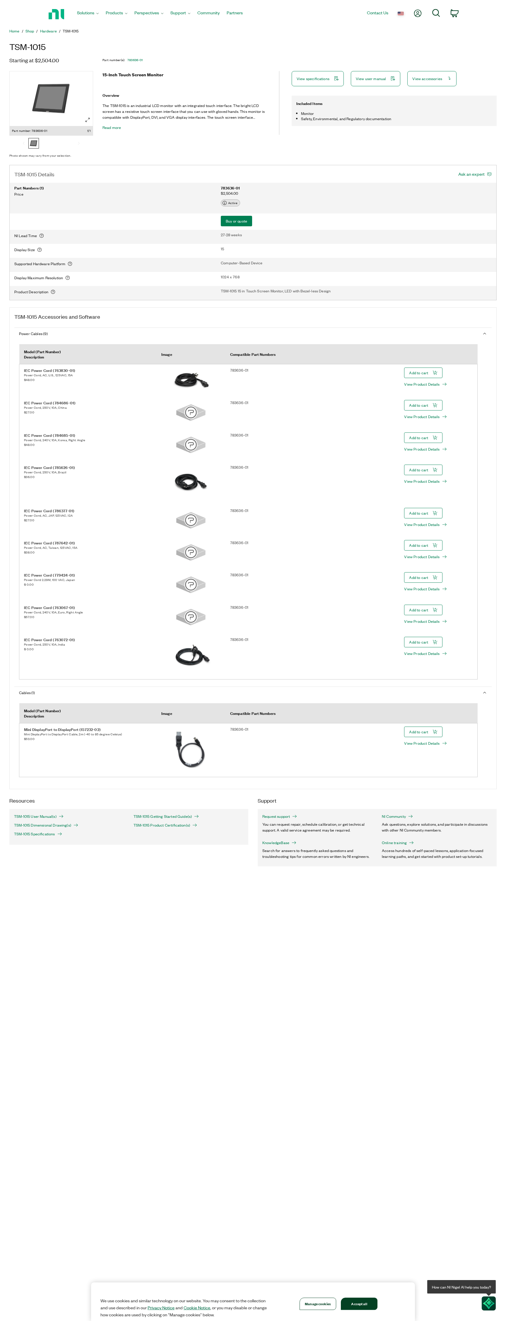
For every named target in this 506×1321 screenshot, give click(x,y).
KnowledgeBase (275, 842)
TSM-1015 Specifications (34, 834)
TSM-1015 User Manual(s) (35, 816)
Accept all (359, 1303)
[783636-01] (33, 144)
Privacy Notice (161, 1307)
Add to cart (418, 372)
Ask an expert (471, 174)
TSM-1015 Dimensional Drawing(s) (42, 825)
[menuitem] (87, 14)
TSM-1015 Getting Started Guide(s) (163, 816)
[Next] (78, 144)
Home (14, 31)
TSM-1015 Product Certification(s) (162, 825)
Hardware (48, 31)
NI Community (394, 816)
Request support (276, 816)
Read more (111, 127)
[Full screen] (87, 120)
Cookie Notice (197, 1307)
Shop (29, 31)
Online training (394, 842)
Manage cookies (318, 1303)
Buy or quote (236, 221)
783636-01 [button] (135, 60)
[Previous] (23, 144)
